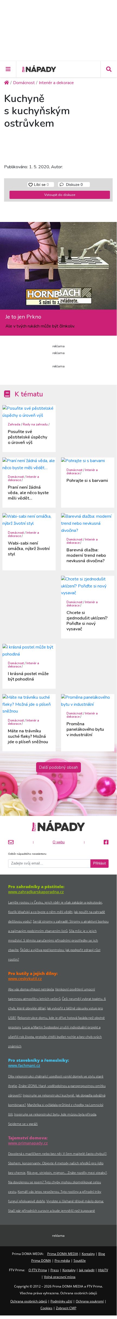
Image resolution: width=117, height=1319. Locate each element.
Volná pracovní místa (59, 1276)
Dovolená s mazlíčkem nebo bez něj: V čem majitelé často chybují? (57, 1153)
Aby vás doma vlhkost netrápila (31, 989)
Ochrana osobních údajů (28, 1301)
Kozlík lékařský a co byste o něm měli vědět (40, 912)
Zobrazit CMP (66, 1308)
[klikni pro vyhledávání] (108, 69)
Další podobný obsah (58, 767)
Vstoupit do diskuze (59, 194)
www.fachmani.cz (24, 1065)
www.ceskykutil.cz (25, 978)
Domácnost (16, 477)
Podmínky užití (61, 1301)
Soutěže (80, 1260)
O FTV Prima (38, 1270)
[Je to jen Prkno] (58, 268)
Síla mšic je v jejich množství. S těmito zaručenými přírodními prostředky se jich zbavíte (53, 940)
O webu (59, 842)
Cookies (46, 1308)
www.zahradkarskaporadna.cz (36, 891)
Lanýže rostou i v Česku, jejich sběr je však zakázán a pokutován (55, 902)
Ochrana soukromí (90, 1301)
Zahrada (14, 424)
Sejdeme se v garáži (23, 1123)
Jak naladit (86, 1270)
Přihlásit (99, 863)
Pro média (62, 1260)
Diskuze (74, 184)
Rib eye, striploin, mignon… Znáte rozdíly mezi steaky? (67, 1172)
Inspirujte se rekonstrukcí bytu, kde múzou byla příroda (55, 1114)
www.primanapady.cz (28, 1143)
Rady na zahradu (35, 424)
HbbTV (103, 1270)
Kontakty (88, 1253)
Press (54, 1270)
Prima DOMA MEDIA (62, 1253)
